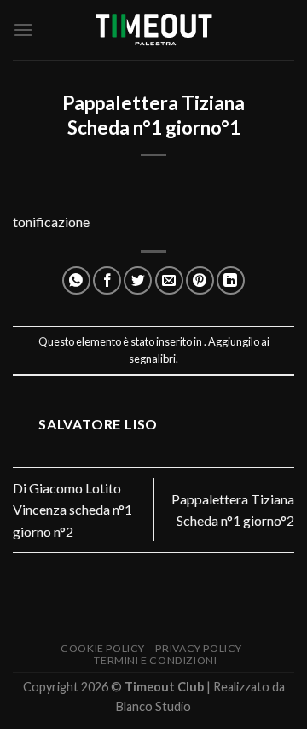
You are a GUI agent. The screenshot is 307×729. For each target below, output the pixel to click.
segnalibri (152, 358)
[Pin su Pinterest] (200, 280)
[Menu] (23, 29)
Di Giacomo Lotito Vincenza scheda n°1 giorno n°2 (72, 509)
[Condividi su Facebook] (107, 280)
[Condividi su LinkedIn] (231, 280)
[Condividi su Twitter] (138, 280)
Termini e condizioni (155, 660)
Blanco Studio (153, 706)
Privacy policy (198, 648)
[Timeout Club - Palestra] (153, 30)
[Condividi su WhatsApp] (76, 280)
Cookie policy (103, 648)
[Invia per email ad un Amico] (169, 280)
